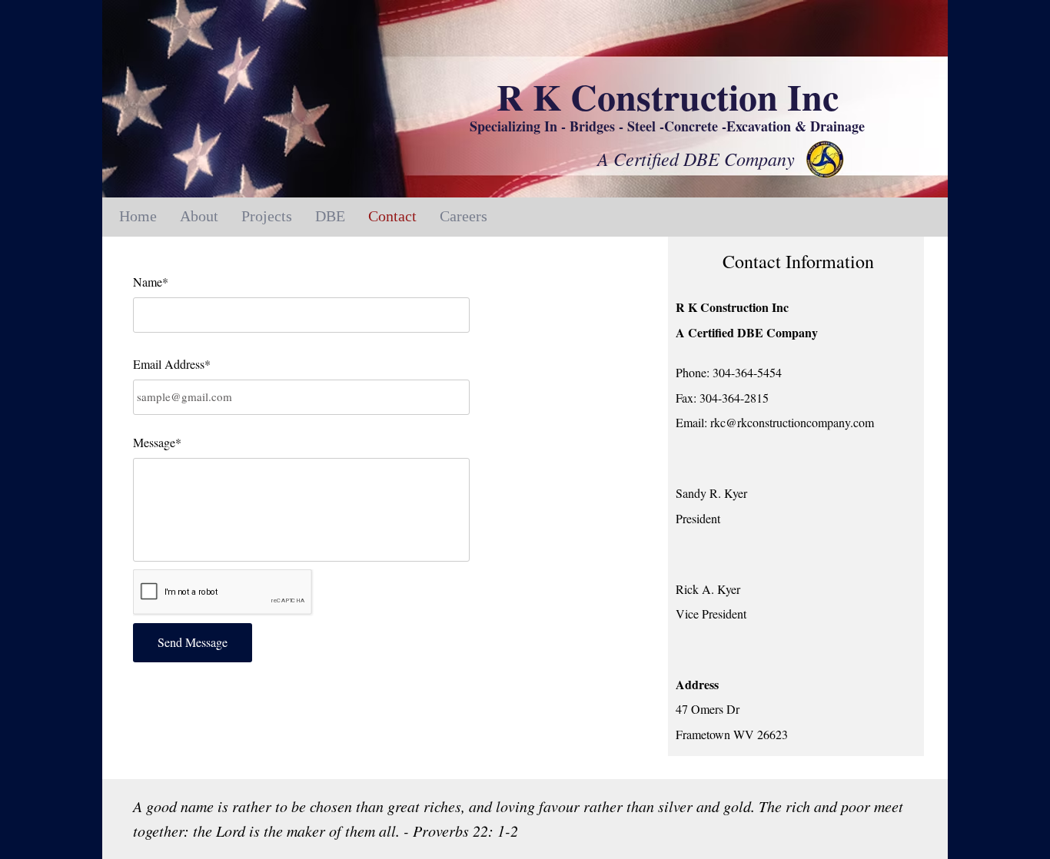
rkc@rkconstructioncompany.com (792, 422)
